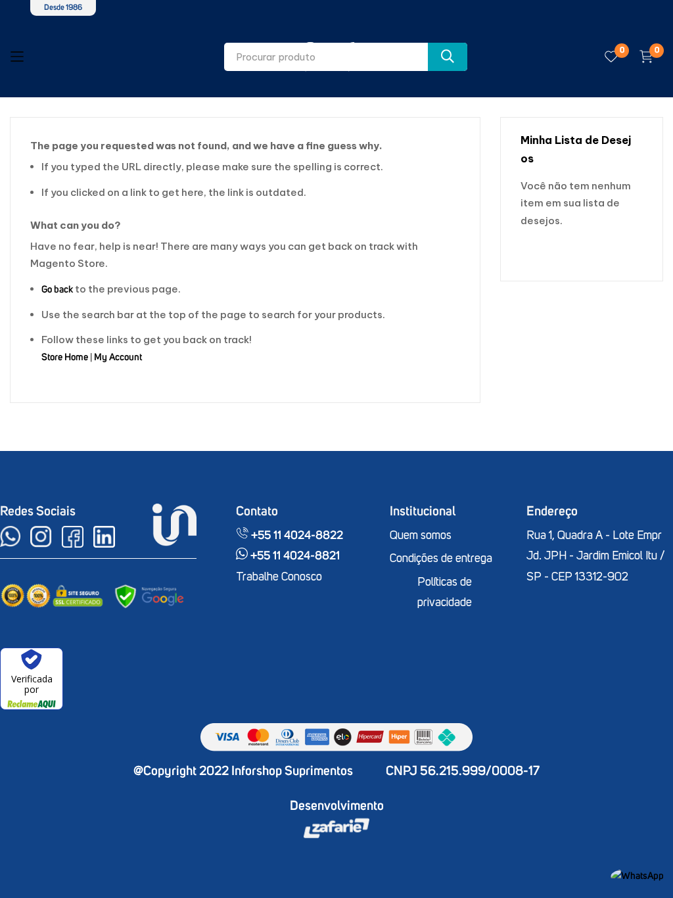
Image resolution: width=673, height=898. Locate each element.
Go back (57, 290)
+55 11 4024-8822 (295, 536)
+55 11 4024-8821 (294, 556)
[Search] (447, 57)
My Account (118, 357)
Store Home (64, 357)
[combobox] (345, 57)
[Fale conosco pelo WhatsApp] (637, 876)
